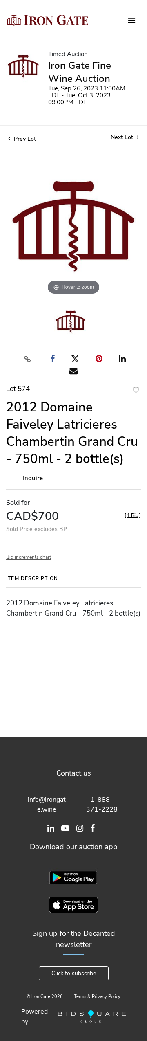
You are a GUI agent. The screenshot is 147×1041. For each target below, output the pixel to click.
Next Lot (123, 137)
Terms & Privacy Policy (97, 997)
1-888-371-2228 (102, 804)
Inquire (33, 478)
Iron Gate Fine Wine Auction (79, 72)
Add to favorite (136, 390)
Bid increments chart (28, 557)
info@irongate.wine (47, 804)
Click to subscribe (73, 973)
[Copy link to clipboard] (28, 359)
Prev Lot (24, 139)
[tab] (32, 581)
